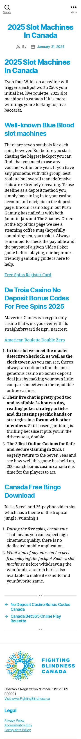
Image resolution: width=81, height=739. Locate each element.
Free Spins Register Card (27, 275)
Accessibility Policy (18, 725)
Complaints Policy (17, 730)
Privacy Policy (14, 720)
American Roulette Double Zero (34, 340)
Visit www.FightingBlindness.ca (27, 699)
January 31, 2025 (51, 46)
